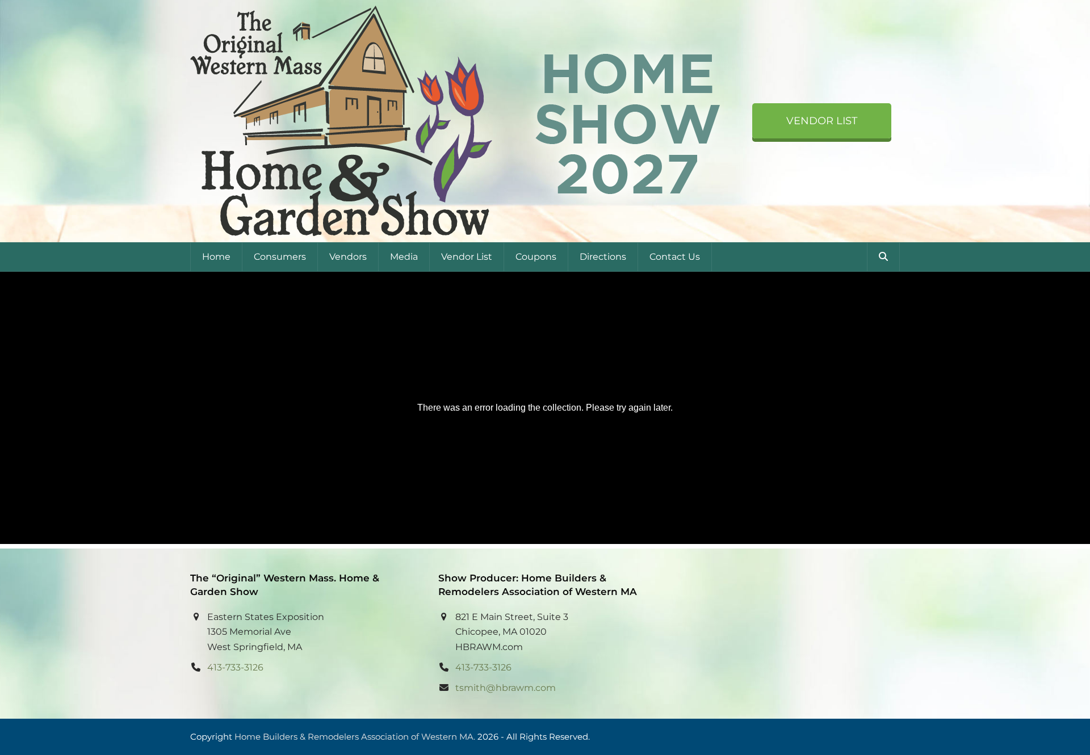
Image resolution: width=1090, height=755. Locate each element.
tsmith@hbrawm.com (505, 687)
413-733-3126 (235, 667)
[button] (883, 257)
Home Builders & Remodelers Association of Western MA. (354, 737)
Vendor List (821, 121)
